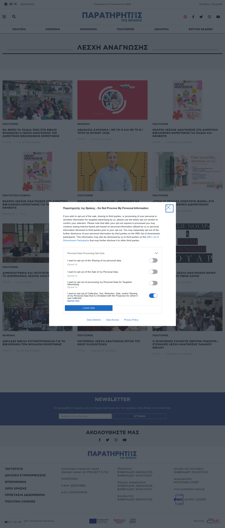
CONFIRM (89, 308)
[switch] (153, 260)
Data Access (112, 319)
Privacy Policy (131, 319)
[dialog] (112, 264)
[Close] (169, 208)
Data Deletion (94, 319)
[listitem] (112, 253)
